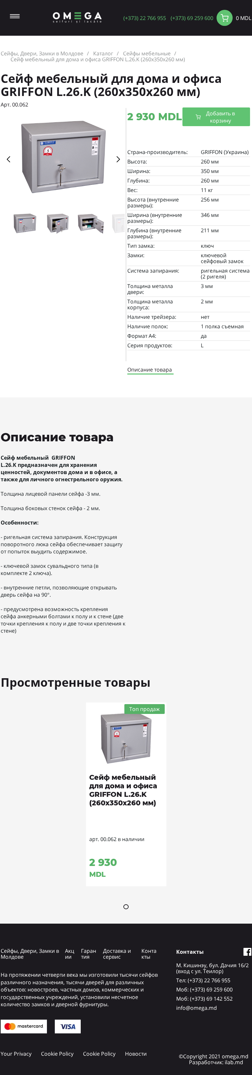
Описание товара (149, 370)
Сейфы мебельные (147, 53)
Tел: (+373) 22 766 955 (203, 980)
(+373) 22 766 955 (144, 17)
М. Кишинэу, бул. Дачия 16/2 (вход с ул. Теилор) (212, 968)
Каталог (103, 53)
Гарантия (88, 954)
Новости (136, 1054)
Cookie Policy (57, 1054)
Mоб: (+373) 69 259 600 (204, 989)
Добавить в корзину (220, 117)
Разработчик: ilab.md (216, 1062)
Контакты (149, 954)
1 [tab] (126, 906)
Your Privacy (16, 1054)
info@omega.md (196, 1008)
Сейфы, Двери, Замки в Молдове (42, 53)
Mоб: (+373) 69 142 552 (204, 999)
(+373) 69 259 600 (192, 17)
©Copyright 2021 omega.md (213, 1056)
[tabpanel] (126, 794)
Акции (69, 954)
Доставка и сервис (117, 954)
